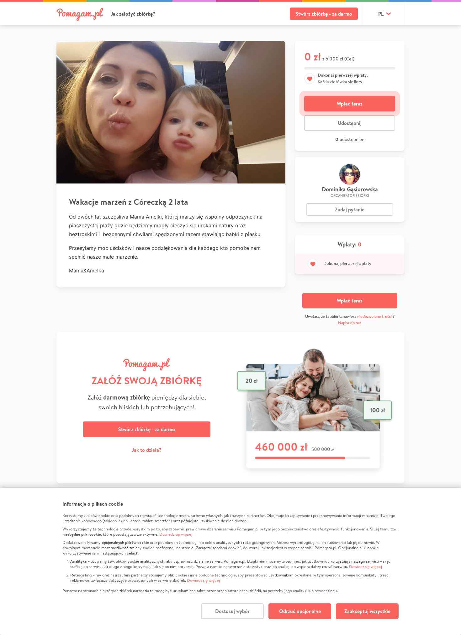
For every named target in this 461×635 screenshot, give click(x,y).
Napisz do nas (349, 322)
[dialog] (230, 561)
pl (381, 13)
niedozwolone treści (374, 316)
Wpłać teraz (350, 103)
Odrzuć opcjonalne (300, 611)
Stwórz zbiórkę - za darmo (323, 13)
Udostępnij (350, 123)
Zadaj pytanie (349, 209)
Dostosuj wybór (232, 611)
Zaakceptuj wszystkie (367, 611)
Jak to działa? (147, 450)
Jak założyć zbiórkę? (133, 13)
